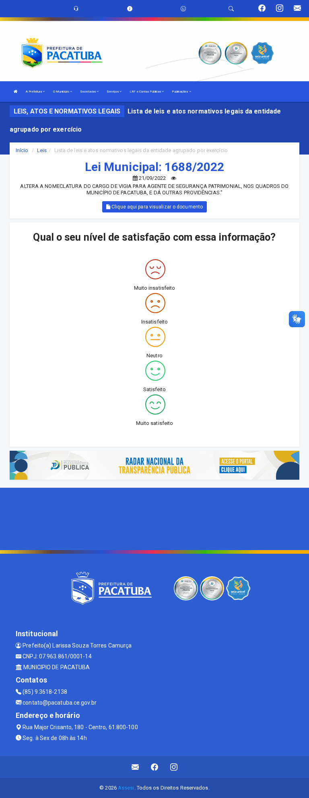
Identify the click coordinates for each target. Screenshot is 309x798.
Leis (42, 150)
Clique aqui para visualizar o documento (156, 207)
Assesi (126, 788)
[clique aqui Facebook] (155, 767)
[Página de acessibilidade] (183, 9)
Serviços (113, 91)
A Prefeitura (34, 91)
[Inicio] (16, 91)
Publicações (180, 91)
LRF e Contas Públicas (146, 91)
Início (22, 150)
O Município (61, 91)
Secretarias (88, 91)
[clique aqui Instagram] (174, 767)
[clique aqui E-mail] (135, 767)
